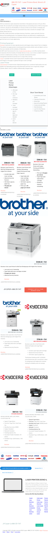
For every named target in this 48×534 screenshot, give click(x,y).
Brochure (3, 190)
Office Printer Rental (46, 509)
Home (4, 531)
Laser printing (3, 64)
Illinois (8, 531)
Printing (2, 45)
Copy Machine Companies (32, 505)
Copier (30, 498)
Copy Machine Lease (31, 511)
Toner (1, 58)
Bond (12, 531)
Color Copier (40, 506)
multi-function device (25, 51)
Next (41, 530)
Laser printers (17, 531)
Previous (45, 530)
